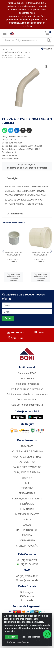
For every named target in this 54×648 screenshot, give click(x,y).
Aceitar (11, 637)
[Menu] (4, 33)
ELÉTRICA (27, 477)
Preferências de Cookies (18, 642)
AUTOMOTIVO (27, 462)
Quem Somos (27, 378)
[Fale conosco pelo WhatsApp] (47, 634)
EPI (27, 483)
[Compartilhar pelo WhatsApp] (4, 130)
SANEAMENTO (27, 540)
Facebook (28, 596)
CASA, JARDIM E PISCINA (27, 472)
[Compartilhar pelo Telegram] (10, 130)
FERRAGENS (27, 488)
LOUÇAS (27, 524)
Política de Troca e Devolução (27, 389)
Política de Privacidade (27, 383)
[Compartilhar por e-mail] (23, 130)
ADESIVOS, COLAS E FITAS (27, 456)
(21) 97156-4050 (29, 564)
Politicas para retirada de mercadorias (27, 394)
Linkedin (29, 600)
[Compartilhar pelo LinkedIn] (17, 130)
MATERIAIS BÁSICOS (27, 530)
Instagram (28, 592)
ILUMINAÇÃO (27, 509)
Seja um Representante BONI (27, 404)
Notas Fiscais (17, 338)
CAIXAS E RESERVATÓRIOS (27, 467)
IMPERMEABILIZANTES (27, 514)
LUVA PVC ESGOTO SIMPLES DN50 (40, 253)
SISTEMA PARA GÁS (27, 545)
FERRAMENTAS (27, 493)
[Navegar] (3, 251)
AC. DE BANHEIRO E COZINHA (27, 451)
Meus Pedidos (17, 332)
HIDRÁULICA (27, 503)
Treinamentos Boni (27, 399)
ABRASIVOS (27, 446)
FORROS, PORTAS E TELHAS (27, 498)
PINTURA (27, 535)
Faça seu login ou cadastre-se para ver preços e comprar (27, 166)
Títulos (40, 332)
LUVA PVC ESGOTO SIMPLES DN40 (13, 253)
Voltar (47, 48)
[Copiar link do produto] (29, 130)
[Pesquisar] (49, 40)
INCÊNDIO (27, 519)
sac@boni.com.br (28, 580)
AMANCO (12, 155)
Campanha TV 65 (27, 373)
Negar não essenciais (32, 637)
